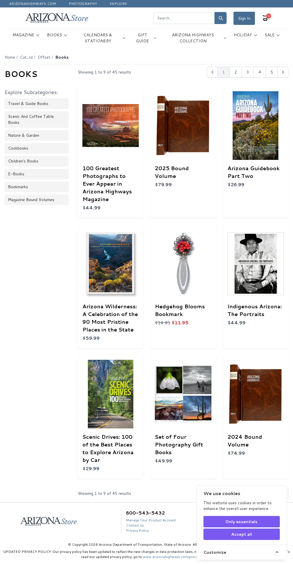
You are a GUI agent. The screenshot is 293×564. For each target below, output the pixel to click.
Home (10, 57)
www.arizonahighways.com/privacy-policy (177, 556)
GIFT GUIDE (142, 38)
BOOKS (54, 35)
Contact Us (135, 525)
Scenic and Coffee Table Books (31, 119)
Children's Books (23, 161)
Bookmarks (18, 187)
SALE (270, 35)
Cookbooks (18, 148)
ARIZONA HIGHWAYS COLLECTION (193, 38)
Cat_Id (26, 57)
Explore (118, 3)
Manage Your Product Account (151, 520)
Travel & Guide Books (28, 103)
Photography (83, 3)
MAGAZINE (23, 35)
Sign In (244, 18)
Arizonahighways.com (32, 3)
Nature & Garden (23, 135)
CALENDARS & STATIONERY (98, 38)
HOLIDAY (243, 35)
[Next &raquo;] (283, 72)
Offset (43, 57)
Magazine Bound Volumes (31, 199)
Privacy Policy (137, 530)
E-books (16, 174)
